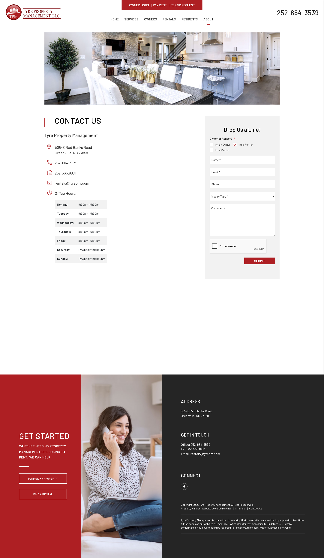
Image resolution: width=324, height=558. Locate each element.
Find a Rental (43, 494)
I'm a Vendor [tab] (222, 150)
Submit (259, 261)
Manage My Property (43, 478)
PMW (228, 508)
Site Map (240, 508)
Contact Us (255, 508)
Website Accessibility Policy (275, 527)
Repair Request (183, 5)
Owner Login (139, 5)
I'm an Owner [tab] (222, 144)
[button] (184, 486)
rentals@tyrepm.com (72, 183)
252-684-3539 (298, 12)
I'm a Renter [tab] (245, 144)
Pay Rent (160, 5)
